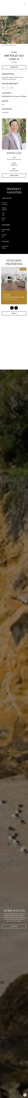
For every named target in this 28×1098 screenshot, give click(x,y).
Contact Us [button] (14, 926)
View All (14, 313)
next (16, 308)
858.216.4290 (14, 165)
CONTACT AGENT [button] (14, 175)
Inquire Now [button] (14, 67)
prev (12, 308)
